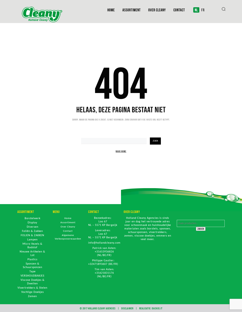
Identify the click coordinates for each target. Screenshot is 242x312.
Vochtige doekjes (32, 292)
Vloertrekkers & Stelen (32, 287)
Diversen (32, 227)
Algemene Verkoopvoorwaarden (68, 237)
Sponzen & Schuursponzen (32, 265)
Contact (179, 10)
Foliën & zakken (32, 231)
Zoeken (200, 228)
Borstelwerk (32, 218)
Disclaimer (127, 308)
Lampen (32, 239)
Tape (32, 271)
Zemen (32, 296)
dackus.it (157, 308)
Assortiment (131, 10)
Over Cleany (157, 10)
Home (111, 10)
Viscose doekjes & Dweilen (32, 282)
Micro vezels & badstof (32, 246)
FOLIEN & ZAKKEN (32, 235)
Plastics (32, 259)
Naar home (121, 151)
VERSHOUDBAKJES (32, 275)
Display (32, 222)
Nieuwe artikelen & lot (32, 253)
